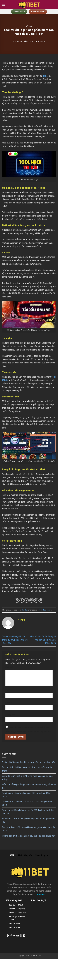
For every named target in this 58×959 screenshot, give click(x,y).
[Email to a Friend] (31, 600)
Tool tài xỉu (47, 610)
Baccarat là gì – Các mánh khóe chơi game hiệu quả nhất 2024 (28, 829)
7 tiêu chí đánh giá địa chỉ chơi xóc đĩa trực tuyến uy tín (28, 762)
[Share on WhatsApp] (17, 600)
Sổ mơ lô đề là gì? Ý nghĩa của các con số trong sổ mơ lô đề (29, 786)
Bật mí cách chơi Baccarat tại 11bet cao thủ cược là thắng (27, 769)
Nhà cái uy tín (25, 855)
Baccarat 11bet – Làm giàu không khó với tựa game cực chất (28, 820)
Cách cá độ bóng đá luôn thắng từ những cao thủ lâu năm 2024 (15, 639)
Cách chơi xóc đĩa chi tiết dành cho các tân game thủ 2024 (27, 803)
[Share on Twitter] (26, 600)
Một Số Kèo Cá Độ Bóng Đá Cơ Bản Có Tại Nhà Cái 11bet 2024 (43, 639)
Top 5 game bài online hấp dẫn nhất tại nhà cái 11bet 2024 (27, 795)
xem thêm (40, 894)
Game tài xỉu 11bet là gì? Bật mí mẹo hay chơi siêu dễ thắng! (27, 778)
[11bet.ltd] (29, 4)
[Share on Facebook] (21, 600)
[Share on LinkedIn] (41, 600)
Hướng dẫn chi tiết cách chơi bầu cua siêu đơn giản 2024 (28, 836)
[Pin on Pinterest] (36, 600)
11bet (40, 610)
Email (8, 702)
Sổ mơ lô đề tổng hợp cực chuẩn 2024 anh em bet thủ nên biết (28, 812)
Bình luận (10, 667)
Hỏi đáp (29, 26)
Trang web (10, 715)
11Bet (42, 41)
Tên (8, 690)
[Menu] (3, 4)
